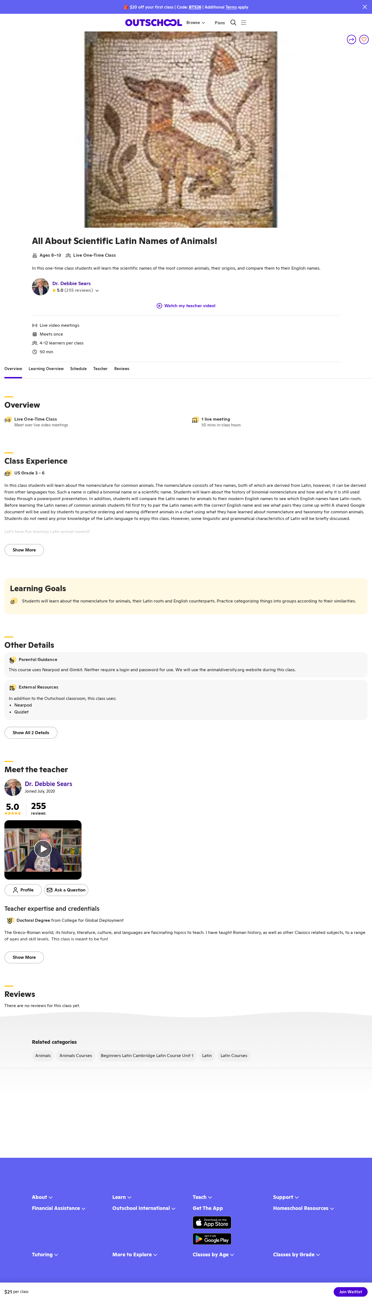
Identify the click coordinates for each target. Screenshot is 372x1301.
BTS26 (195, 7)
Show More (24, 550)
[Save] (364, 39)
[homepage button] (153, 22)
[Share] (351, 39)
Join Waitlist (350, 1291)
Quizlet (21, 712)
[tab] (13, 368)
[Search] (233, 22)
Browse (193, 22)
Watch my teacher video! (190, 306)
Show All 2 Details (31, 733)
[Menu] (243, 22)
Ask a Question (70, 890)
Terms (231, 7)
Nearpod (23, 705)
